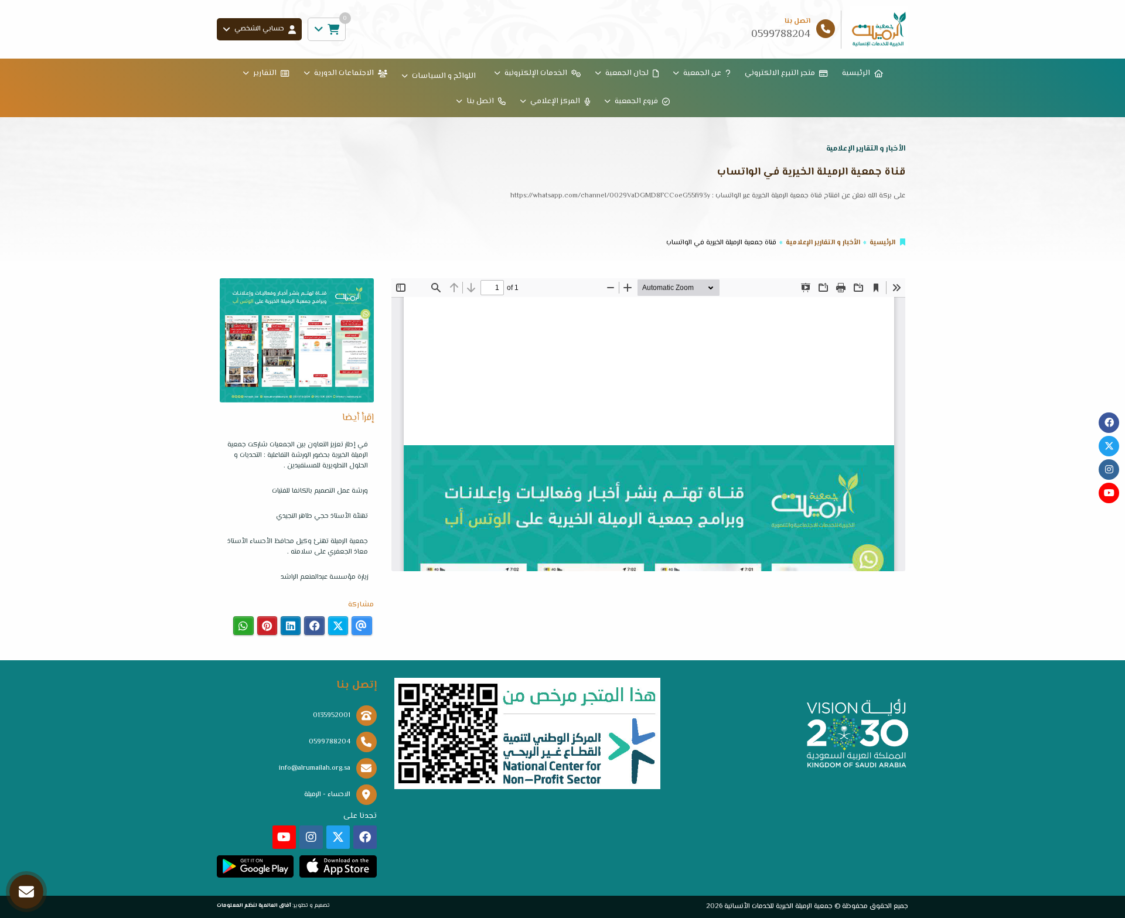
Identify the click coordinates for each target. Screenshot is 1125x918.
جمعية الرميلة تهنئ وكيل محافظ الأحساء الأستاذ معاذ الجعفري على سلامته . (297, 547)
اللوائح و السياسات (444, 76)
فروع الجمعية (636, 101)
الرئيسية (856, 73)
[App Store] (337, 866)
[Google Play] (255, 866)
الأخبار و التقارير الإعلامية (823, 242)
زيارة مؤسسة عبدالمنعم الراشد (324, 577)
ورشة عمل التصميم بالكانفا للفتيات (320, 491)
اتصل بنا (480, 101)
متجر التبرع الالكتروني (780, 73)
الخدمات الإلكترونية (535, 73)
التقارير (265, 73)
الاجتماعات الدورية (344, 73)
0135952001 (331, 715)
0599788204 (329, 742)
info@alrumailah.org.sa (314, 768)
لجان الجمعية (627, 73)
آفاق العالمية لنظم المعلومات (254, 905)
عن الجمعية (702, 73)
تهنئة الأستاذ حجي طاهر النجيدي (322, 516)
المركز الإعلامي (555, 101)
